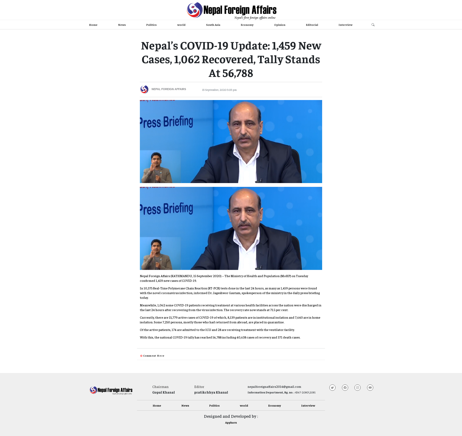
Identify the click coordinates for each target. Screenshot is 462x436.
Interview (345, 24)
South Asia (213, 24)
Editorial (312, 24)
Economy (247, 24)
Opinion (279, 24)
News (122, 24)
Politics (151, 24)
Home (93, 24)
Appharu (231, 422)
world (181, 24)
